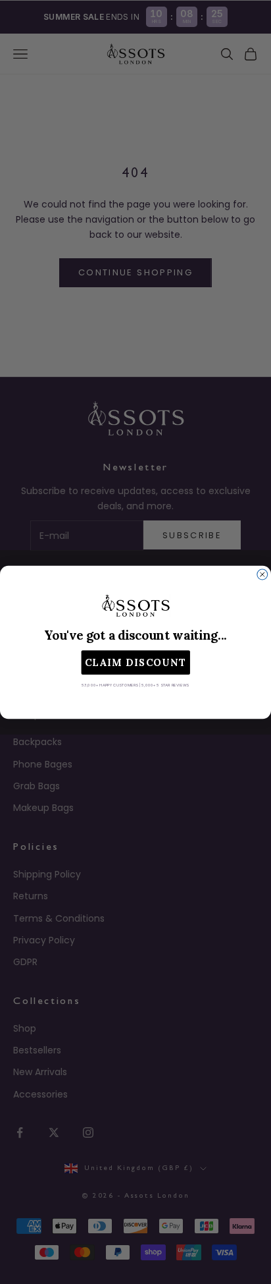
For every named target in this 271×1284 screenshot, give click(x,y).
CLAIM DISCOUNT (136, 662)
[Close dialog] (262, 574)
